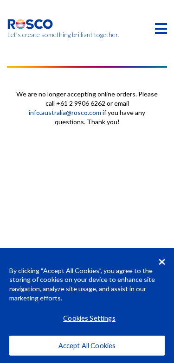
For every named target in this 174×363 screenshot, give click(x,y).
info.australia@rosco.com (65, 112)
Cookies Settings (89, 318)
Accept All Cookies (87, 346)
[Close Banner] (162, 262)
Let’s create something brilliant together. (30, 35)
